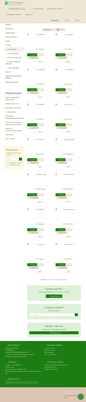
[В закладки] (42, 54)
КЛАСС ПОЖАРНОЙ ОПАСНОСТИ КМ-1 (56, 365)
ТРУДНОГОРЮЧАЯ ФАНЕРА (11, 24)
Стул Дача (40, 259)
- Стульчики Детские (13, 57)
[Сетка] (58, 29)
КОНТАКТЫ (9, 135)
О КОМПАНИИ (38, 9)
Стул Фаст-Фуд (40, 189)
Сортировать (47, 30)
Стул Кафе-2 (40, 224)
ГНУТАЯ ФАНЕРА (11, 37)
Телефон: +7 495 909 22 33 (13, 365)
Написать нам (9, 367)
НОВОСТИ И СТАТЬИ (51, 369)
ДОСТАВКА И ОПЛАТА (55, 9)
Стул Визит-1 (68, 259)
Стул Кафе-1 (40, 119)
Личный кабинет (50, 348)
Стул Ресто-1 (68, 119)
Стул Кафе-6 (40, 84)
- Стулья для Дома (12, 68)
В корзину (33, 55)
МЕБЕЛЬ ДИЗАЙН (11, 82)
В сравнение (34, 58)
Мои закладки (49, 352)
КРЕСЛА (8, 72)
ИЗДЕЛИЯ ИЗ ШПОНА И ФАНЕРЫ (13, 77)
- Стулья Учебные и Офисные (13, 63)
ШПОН (7, 41)
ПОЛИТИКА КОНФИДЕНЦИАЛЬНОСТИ (14, 117)
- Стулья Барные (11, 53)
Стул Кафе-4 (40, 49)
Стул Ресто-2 (39, 154)
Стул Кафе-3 (68, 49)
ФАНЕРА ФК (9, 29)
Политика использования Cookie (13, 130)
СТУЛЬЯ (8, 45)
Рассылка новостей (51, 354)
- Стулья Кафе (10, 49)
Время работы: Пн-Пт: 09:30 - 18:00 (16, 369)
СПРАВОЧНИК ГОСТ (12, 104)
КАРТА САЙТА (10, 139)
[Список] (55, 29)
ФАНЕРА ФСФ (10, 33)
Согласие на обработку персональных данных (13, 123)
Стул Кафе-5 (68, 84)
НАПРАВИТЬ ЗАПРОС (14, 15)
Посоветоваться (55, 296)
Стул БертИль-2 (68, 224)
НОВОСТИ (29, 15)
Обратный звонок (55, 333)
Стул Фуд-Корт (68, 154)
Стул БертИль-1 (68, 189)
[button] (53, 20)
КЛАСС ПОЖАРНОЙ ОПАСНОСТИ (12, 99)
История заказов (50, 350)
